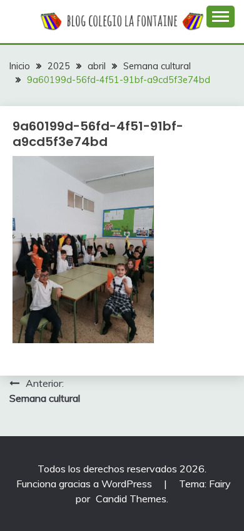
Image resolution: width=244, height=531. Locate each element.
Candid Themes (131, 498)
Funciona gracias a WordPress (85, 483)
